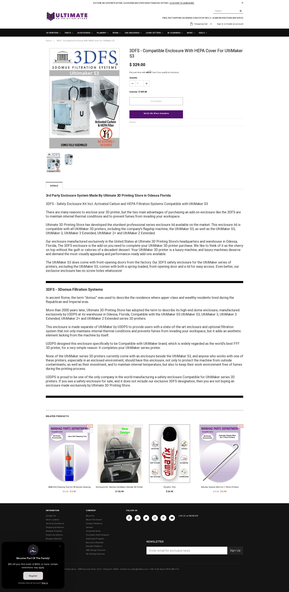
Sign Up (235, 550)
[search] (228, 11)
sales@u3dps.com (139, 569)
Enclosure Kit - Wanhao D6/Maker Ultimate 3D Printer (119, 487)
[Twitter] (146, 518)
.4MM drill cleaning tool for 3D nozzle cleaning (69, 487)
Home (49, 41)
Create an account (234, 24)
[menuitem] (53, 33)
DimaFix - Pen (170, 487)
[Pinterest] (163, 518)
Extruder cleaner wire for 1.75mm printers (220, 487)
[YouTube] (172, 518)
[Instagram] (155, 518)
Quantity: (133, 78)
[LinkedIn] (138, 518)
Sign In (220, 24)
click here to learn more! (181, 3)
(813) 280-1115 (172, 569)
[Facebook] (129, 518)
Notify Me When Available (156, 113)
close (242, 3)
